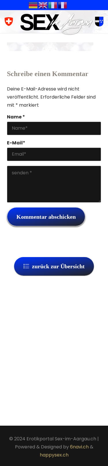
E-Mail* (16, 142)
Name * (16, 117)
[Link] (56, 23)
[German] (33, 4)
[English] (43, 4)
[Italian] (53, 4)
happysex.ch (54, 455)
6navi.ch (79, 447)
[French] (63, 4)
